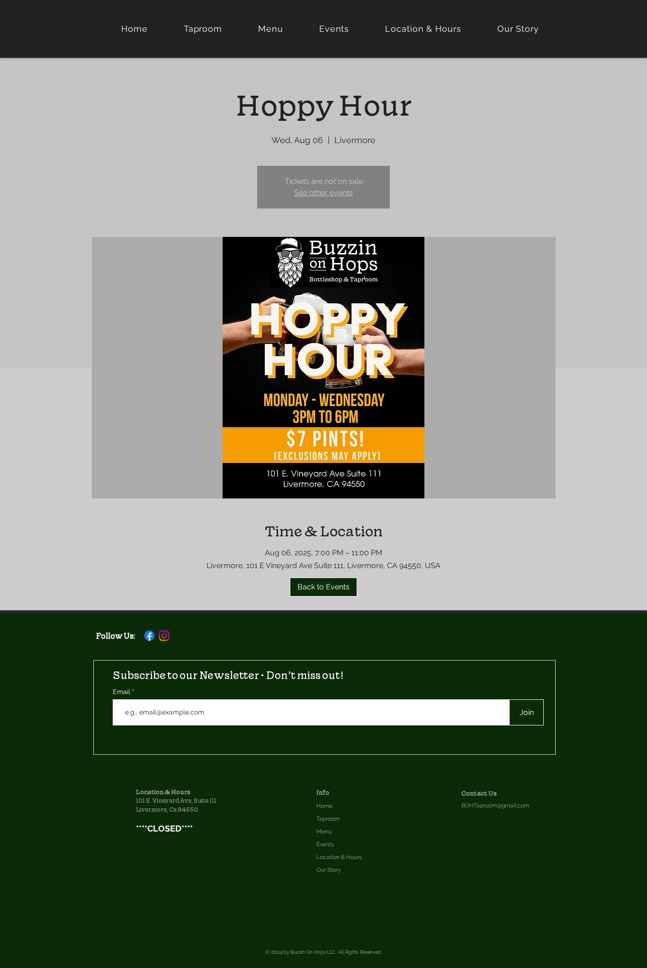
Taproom (328, 818)
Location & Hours (339, 857)
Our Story (328, 870)
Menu (324, 831)
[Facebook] (149, 635)
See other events (323, 192)
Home (324, 806)
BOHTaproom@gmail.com (495, 805)
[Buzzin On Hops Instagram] (164, 635)
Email (122, 691)
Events (325, 844)
